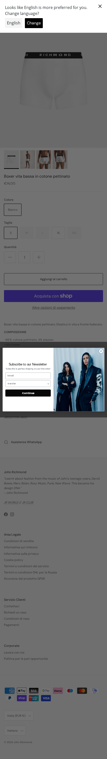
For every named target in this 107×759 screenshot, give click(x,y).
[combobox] (27, 383)
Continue (28, 393)
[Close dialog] (101, 351)
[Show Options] (48, 383)
